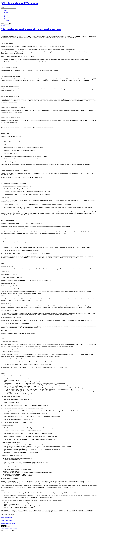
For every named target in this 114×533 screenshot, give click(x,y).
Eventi (6, 15)
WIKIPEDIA (4, 517)
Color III (11, 528)
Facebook (6, 10)
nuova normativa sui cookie (8, 523)
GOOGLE (10, 517)
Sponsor (6, 21)
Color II (7, 528)
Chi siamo (7, 17)
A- (4, 25)
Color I (2, 528)
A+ (1, 25)
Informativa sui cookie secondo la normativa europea (31, 29)
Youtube (6, 12)
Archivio (6, 19)
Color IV (16, 528)
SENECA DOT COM (7, 520)
